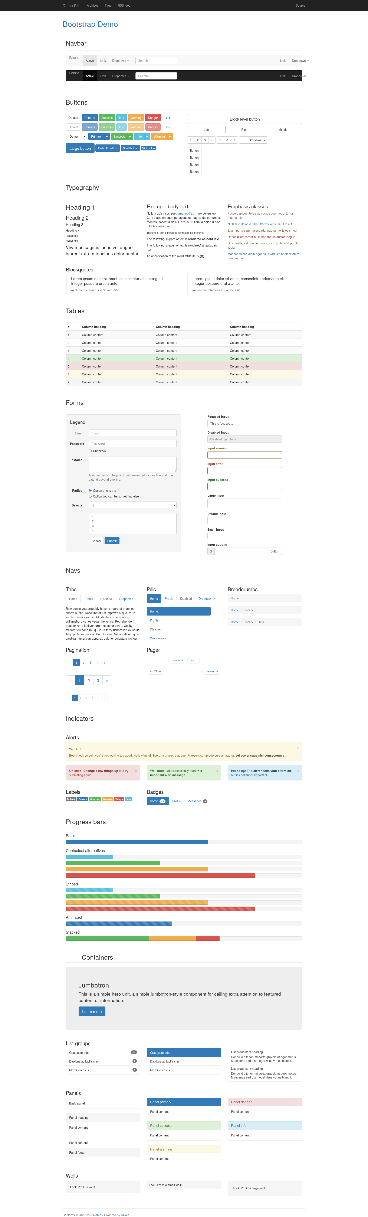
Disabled (186, 598)
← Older (155, 671)
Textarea (76, 460)
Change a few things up (100, 771)
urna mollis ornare (189, 213)
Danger (153, 117)
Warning (136, 117)
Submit (112, 541)
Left (206, 129)
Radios (77, 490)
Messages (197, 801)
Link (103, 60)
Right (244, 129)
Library (248, 622)
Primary (90, 117)
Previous (177, 660)
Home (73, 599)
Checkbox (99, 451)
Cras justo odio (160, 1052)
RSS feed (124, 5)
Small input (215, 529)
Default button (107, 148)
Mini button (148, 148)
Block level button (245, 119)
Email (78, 433)
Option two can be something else (116, 496)
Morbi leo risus (160, 1070)
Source (300, 5)
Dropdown (119, 60)
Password (77, 443)
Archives (92, 5)
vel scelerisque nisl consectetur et (261, 755)
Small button (130, 148)
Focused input (218, 416)
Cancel (96, 541)
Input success (217, 479)
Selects (77, 505)
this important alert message (176, 773)
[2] (133, 521)
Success (107, 117)
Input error (215, 464)
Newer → (212, 671)
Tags (108, 5)
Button (194, 150)
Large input (215, 495)
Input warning (217, 448)
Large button (80, 148)
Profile (89, 599)
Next (193, 660)
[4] (133, 530)
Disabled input (218, 432)
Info (121, 117)
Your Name (93, 1215)
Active (90, 60)
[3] (133, 525)
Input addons (217, 544)
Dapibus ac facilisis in (164, 1061)
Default (73, 117)
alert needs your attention (272, 771)
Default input (216, 514)
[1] (133, 517)
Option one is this (104, 490)
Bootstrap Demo (90, 23)
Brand (74, 57)
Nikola (125, 1215)
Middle (283, 129)
